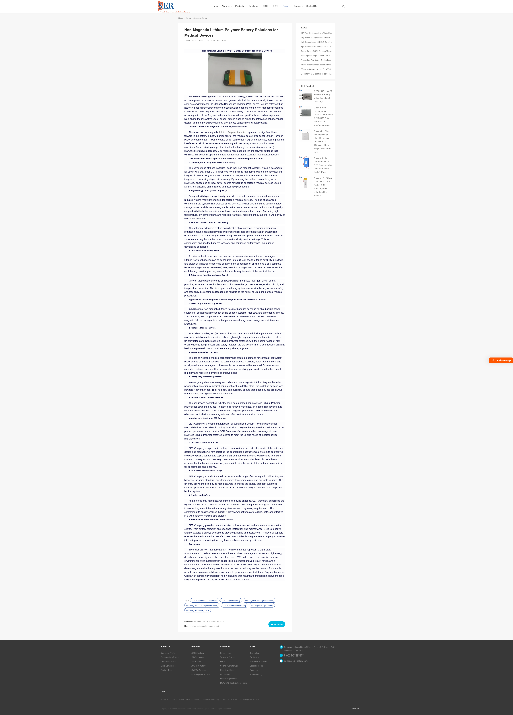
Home (215, 5)
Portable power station (200, 674)
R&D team (254, 657)
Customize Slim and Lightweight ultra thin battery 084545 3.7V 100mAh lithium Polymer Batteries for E (322, 141)
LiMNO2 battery (197, 657)
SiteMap (355, 708)
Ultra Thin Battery (198, 665)
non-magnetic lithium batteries (204, 600)
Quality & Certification (170, 657)
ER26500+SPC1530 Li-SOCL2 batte (209, 621)
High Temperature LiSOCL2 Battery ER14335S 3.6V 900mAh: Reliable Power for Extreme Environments (317, 42)
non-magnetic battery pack (197, 610)
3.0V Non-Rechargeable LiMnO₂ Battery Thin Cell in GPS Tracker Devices (317, 33)
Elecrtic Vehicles (227, 670)
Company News (200, 18)
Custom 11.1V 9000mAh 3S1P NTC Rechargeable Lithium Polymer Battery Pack (323, 165)
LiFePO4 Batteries (198, 670)
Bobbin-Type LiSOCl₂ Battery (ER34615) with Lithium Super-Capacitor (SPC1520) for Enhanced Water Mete (317, 51)
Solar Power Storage (229, 665)
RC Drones (225, 674)
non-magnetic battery (231, 600)
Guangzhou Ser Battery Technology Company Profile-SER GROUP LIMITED (317, 60)
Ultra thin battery (193, 699)
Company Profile (168, 653)
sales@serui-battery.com (296, 660)
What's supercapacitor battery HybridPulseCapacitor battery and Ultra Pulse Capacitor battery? (317, 64)
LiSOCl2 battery (197, 653)
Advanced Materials (258, 661)
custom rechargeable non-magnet (204, 626)
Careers (297, 5)
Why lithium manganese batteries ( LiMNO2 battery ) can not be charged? (317, 37)
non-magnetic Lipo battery (262, 605)
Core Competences (169, 665)
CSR (275, 5)
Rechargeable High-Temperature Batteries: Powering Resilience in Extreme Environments (317, 55)
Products (239, 5)
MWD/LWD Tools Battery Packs (233, 682)
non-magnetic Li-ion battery (234, 605)
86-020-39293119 (294, 655)
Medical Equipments (228, 678)
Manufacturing (256, 674)
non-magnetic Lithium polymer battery (202, 605)
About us (226, 5)
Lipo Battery (196, 661)
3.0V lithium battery (211, 699)
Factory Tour (166, 670)
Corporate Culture (168, 661)
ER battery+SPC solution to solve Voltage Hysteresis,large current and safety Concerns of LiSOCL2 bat (317, 73)
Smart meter (225, 653)
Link (163, 691)
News (285, 5)
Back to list (278, 624)
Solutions (253, 5)
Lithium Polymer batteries (232, 132)
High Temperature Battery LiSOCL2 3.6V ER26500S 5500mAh (317, 46)
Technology (255, 653)
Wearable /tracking (228, 657)
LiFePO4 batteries (229, 699)
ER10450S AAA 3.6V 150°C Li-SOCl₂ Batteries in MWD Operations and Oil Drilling (317, 69)
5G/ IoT (223, 661)
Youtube (164, 699)
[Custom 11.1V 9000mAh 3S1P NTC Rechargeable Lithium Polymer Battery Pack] (305, 162)
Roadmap (254, 670)
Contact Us (311, 5)
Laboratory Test (256, 665)
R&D (265, 5)
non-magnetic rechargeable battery (259, 600)
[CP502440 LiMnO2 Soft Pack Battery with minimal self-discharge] (305, 95)
